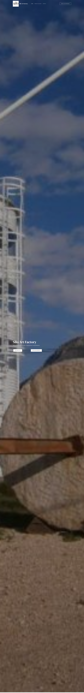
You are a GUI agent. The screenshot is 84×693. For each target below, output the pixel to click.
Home (32, 3)
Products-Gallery (38, 3)
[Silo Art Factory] (16, 3)
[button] (65, 4)
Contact (44, 3)
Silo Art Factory (23, 3)
